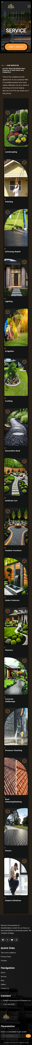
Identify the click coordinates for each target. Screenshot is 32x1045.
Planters (9, 650)
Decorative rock (12, 451)
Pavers (8, 851)
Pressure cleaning (13, 750)
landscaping (11, 152)
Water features (12, 600)
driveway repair (13, 252)
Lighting (9, 301)
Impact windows (13, 900)
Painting (9, 202)
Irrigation (9, 351)
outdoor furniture (13, 550)
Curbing (8, 401)
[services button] (25, 152)
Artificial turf (11, 501)
